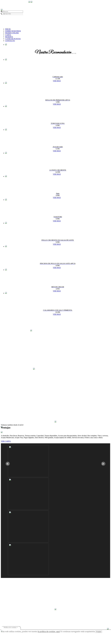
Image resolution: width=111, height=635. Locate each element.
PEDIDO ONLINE (12, 33)
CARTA (8, 35)
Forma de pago (10, 587)
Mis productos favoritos (13, 605)
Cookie (7, 589)
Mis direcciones (10, 602)
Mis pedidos (9, 600)
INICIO (8, 29)
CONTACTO (10, 41)
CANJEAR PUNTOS (13, 39)
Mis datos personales (12, 604)
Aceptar (98, 632)
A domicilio (9, 585)
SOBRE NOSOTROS (13, 31)
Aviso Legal (9, 591)
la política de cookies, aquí (49, 631)
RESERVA (9, 37)
